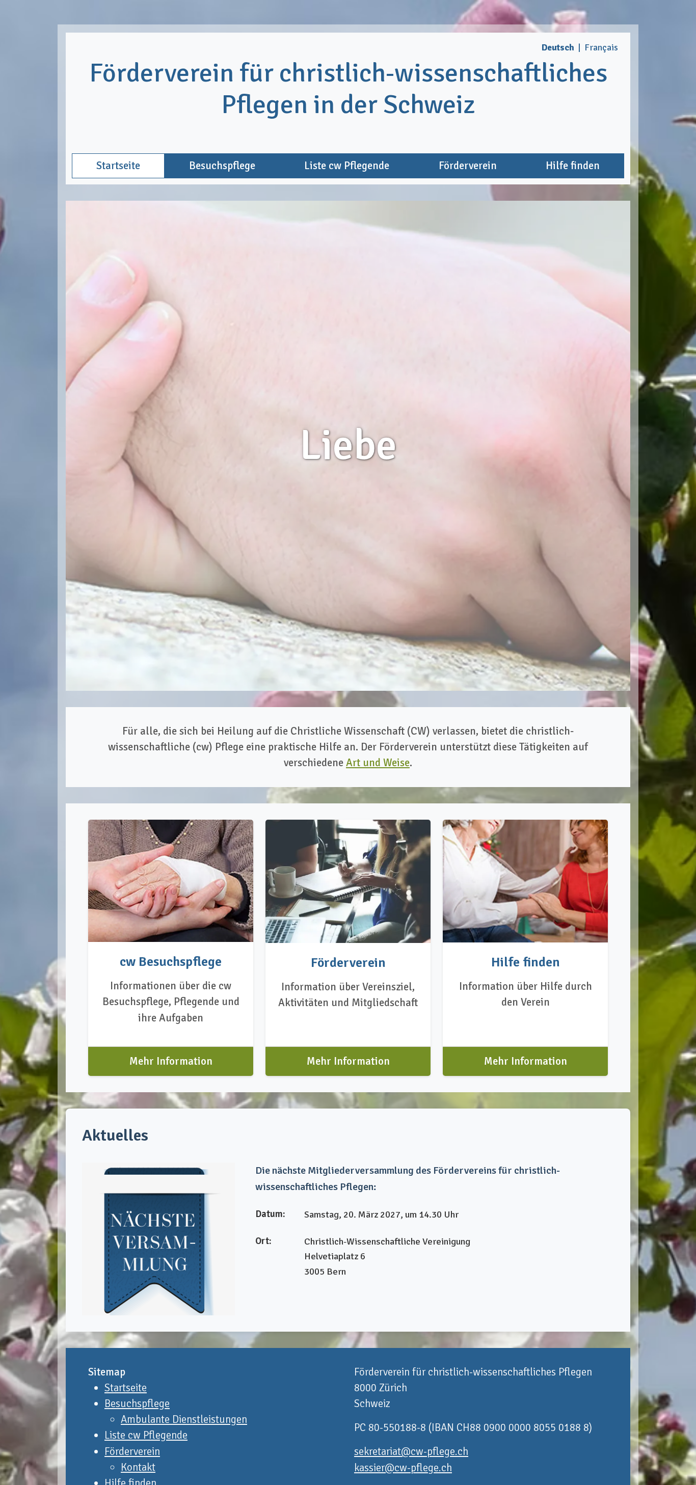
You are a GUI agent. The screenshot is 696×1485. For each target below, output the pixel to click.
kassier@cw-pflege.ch (403, 1467)
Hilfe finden (573, 165)
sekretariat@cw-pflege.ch (411, 1451)
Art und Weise (378, 762)
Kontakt (138, 1467)
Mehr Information (170, 1061)
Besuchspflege (222, 165)
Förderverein (468, 165)
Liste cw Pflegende (346, 165)
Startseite (118, 165)
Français (601, 47)
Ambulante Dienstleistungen (184, 1419)
